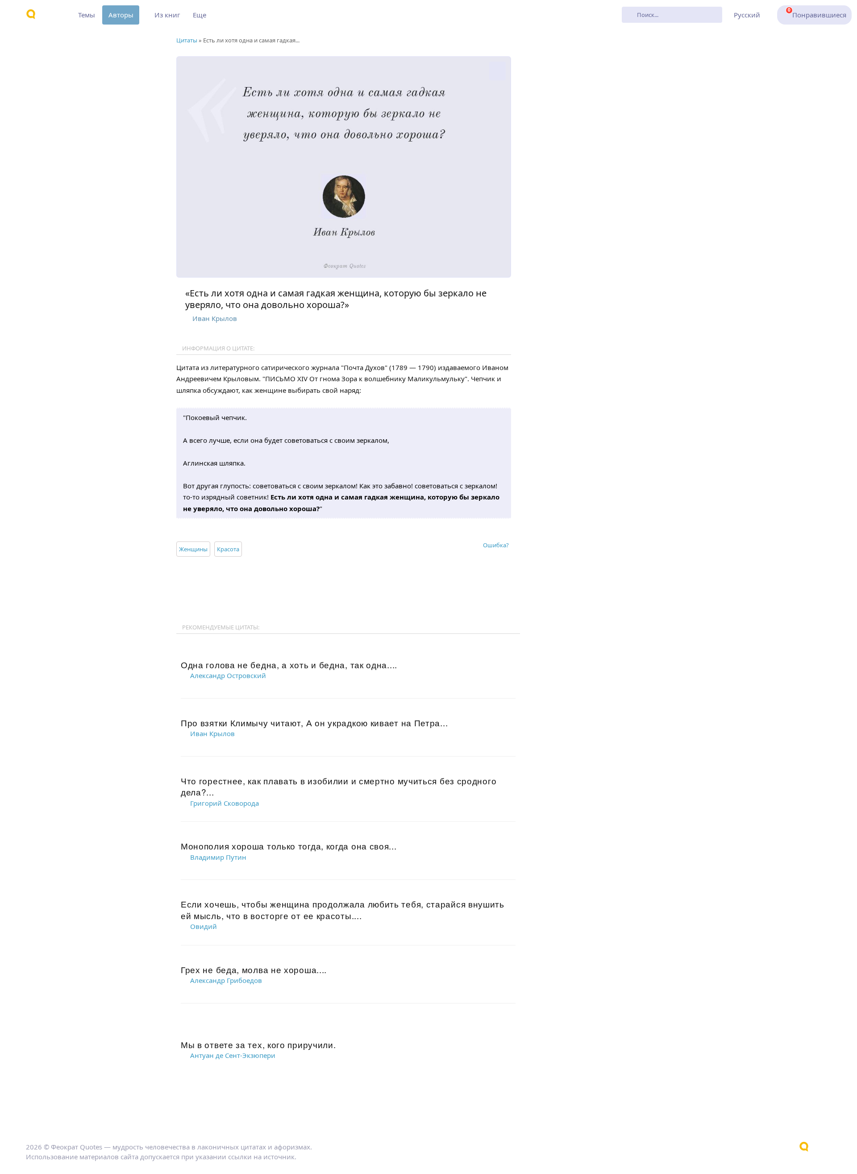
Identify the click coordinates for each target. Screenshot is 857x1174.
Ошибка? (496, 545)
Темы (86, 14)
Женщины (193, 549)
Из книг (167, 14)
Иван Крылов (214, 318)
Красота (228, 549)
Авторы (120, 14)
